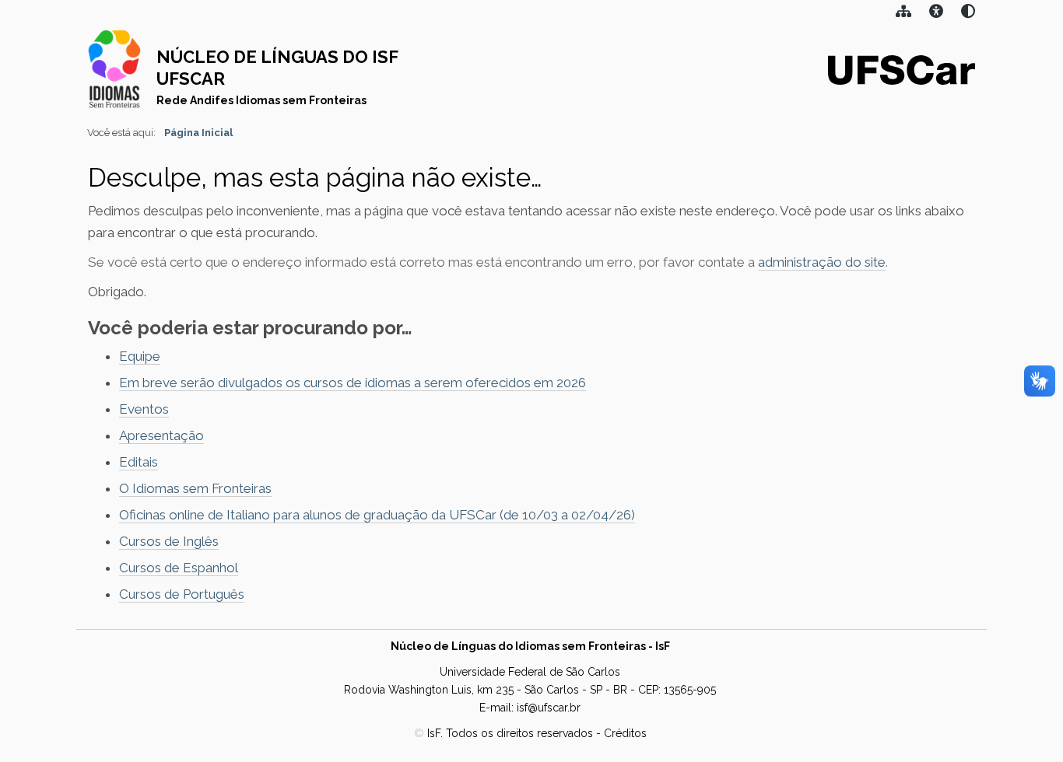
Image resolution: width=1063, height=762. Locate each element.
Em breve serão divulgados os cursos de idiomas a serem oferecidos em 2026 (352, 382)
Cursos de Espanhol (178, 567)
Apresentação (161, 435)
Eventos (144, 409)
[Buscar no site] (968, 13)
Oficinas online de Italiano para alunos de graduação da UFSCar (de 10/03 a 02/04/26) (377, 515)
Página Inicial (198, 132)
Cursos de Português (181, 594)
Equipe (139, 356)
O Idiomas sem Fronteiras (195, 488)
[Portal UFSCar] (901, 68)
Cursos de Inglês (169, 541)
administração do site (822, 262)
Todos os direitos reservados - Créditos (546, 733)
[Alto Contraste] (936, 13)
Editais (138, 462)
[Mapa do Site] (903, 13)
